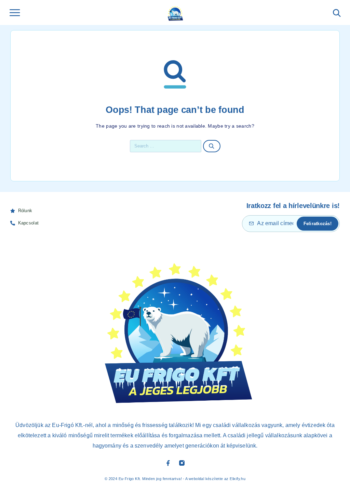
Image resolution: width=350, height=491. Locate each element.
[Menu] (14, 12)
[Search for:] (166, 146)
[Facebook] (168, 463)
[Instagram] (182, 463)
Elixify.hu (237, 479)
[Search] (337, 13)
